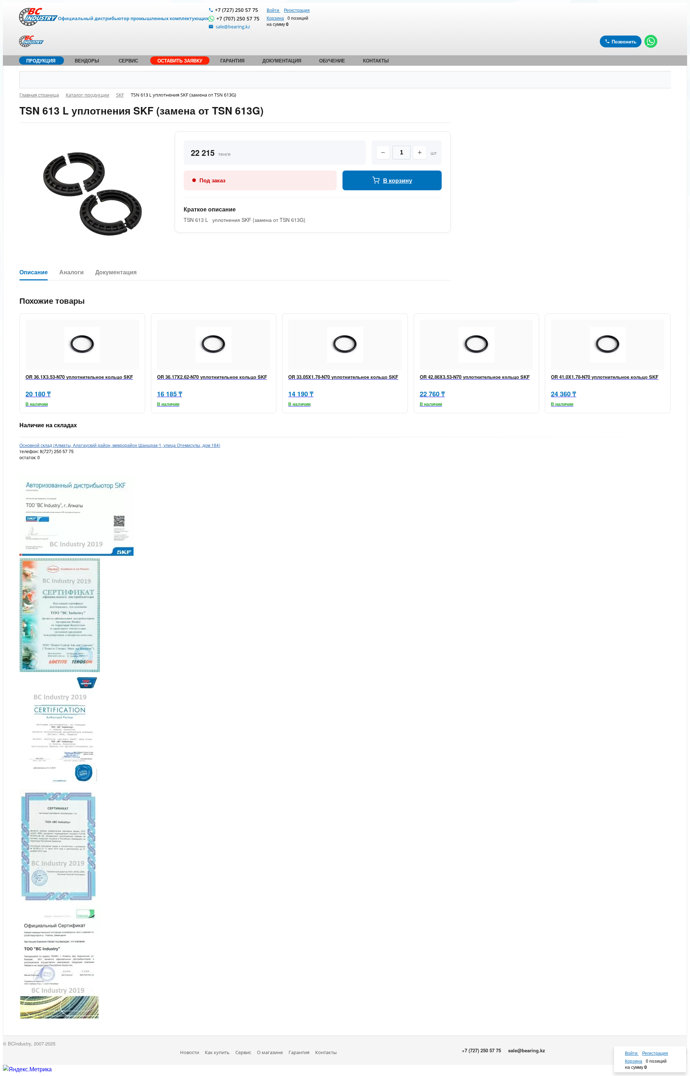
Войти (273, 10)
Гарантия (299, 1052)
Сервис (243, 1052)
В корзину (397, 180)
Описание (33, 272)
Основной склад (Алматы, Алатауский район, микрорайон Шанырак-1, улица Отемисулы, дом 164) (119, 445)
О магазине (270, 1052)
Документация (116, 272)
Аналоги (71, 272)
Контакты (326, 1052)
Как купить (217, 1052)
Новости (189, 1052)
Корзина (275, 18)
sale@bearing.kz (526, 1050)
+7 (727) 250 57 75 (236, 9)
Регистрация (297, 10)
